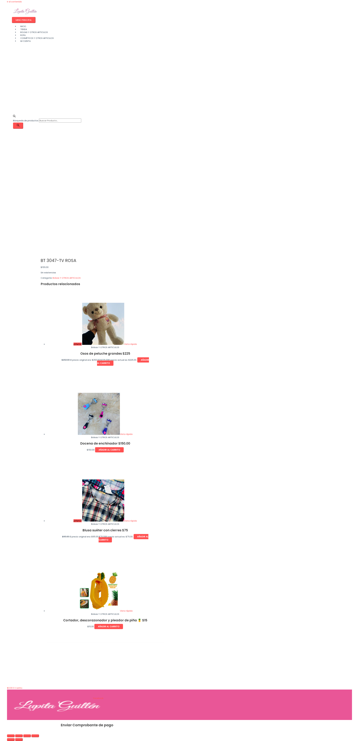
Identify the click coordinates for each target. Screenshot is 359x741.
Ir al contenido (14, 1)
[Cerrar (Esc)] (35, 735)
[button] (8, 731)
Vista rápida (130, 344)
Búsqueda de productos (26, 120)
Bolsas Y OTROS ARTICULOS (67, 277)
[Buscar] (18, 126)
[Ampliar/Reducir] (11, 735)
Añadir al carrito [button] (109, 449)
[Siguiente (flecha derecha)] (19, 739)
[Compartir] (27, 735)
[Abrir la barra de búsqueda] (14, 116)
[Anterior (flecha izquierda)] (11, 739)
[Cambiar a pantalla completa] (19, 735)
